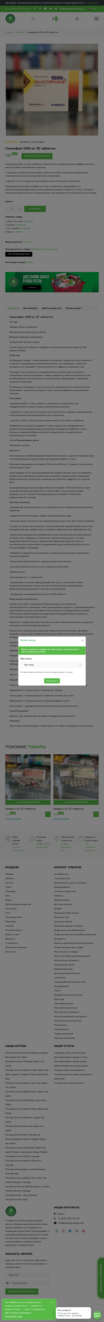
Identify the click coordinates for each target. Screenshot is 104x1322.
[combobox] (52, 664)
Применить (52, 680)
